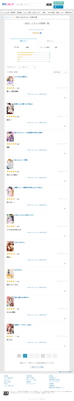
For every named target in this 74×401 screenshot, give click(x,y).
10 (49, 356)
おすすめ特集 (51, 12)
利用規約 (51, 376)
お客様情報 (29, 376)
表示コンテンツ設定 (31, 380)
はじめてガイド (7, 380)
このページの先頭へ (67, 372)
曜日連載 (19, 12)
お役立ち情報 (7, 381)
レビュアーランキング (36, 29)
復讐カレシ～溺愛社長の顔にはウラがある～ (28, 187)
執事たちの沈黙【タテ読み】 (23, 104)
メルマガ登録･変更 (8, 378)
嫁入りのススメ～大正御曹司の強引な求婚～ (28, 132)
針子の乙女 (18, 270)
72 (49, 52)
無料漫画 (13, 12)
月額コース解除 (30, 378)
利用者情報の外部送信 (54, 380)
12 (49, 57)
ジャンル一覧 (5, 12)
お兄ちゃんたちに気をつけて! (24, 215)
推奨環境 (28, 381)
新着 (44, 12)
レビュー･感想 (27, 12)
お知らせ (6, 383)
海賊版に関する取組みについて (56, 387)
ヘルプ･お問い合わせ (9, 385)
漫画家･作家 (68, 12)
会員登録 (6, 376)
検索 (49, 4)
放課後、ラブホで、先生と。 (23, 325)
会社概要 (51, 383)
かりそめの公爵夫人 (20, 76)
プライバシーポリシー (54, 381)
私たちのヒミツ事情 (20, 160)
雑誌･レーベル (59, 12)
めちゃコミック (9, 17)
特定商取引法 (52, 378)
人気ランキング (36, 12)
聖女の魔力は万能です (21, 297)
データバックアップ (31, 383)
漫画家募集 (51, 385)
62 (49, 55)
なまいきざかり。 (20, 242)
